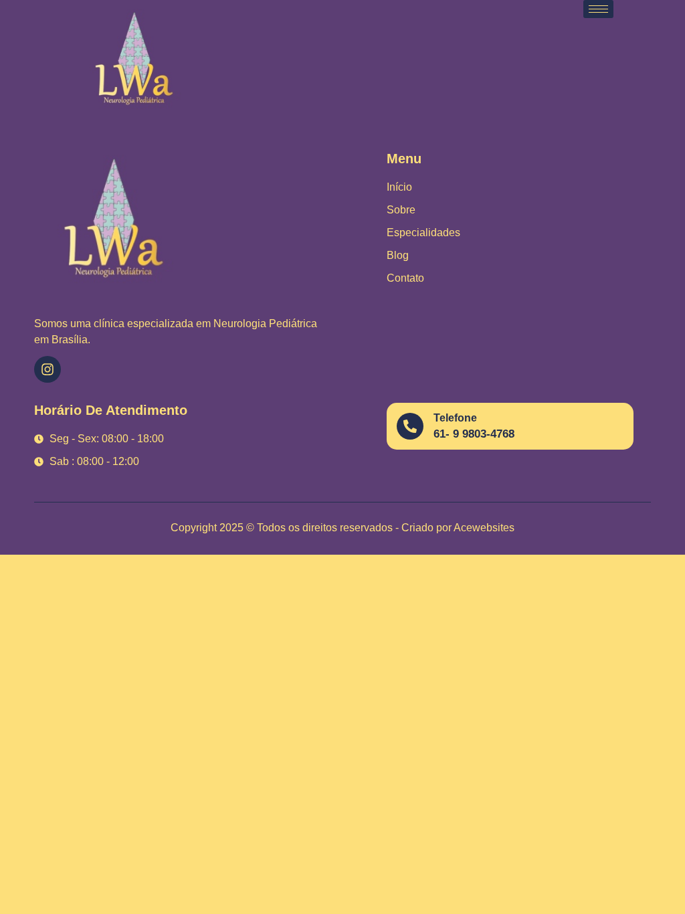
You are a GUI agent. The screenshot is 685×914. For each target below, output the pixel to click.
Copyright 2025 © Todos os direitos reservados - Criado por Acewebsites (342, 527)
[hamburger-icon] (598, 9)
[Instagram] (47, 369)
